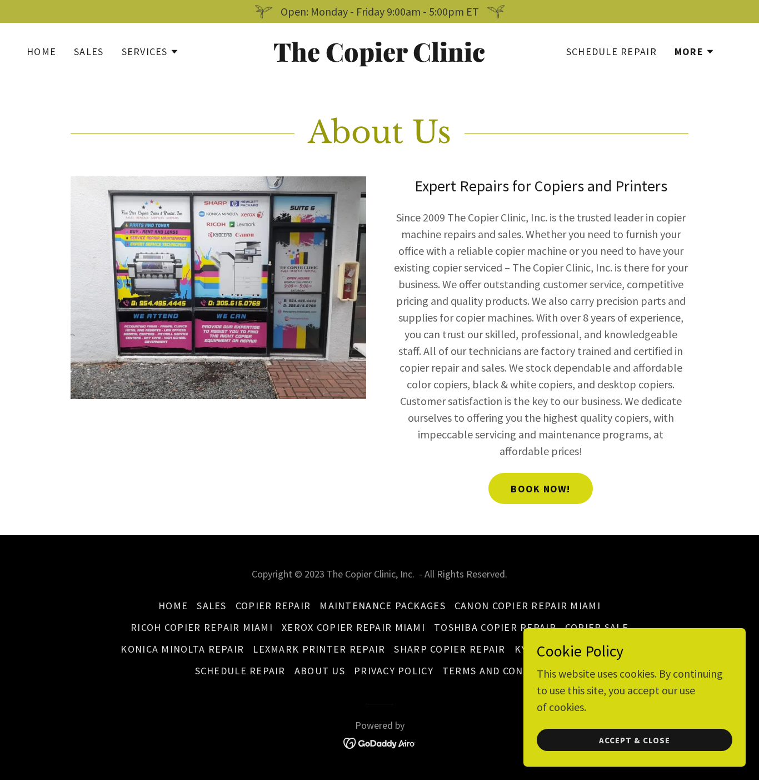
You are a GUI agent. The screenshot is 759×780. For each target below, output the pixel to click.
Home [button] (173, 605)
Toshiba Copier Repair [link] (495, 627)
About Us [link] (319, 670)
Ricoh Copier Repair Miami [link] (202, 627)
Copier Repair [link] (273, 605)
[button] (150, 51)
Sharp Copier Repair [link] (449, 649)
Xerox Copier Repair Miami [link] (353, 627)
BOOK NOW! (541, 488)
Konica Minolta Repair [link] (182, 649)
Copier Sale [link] (596, 627)
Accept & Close (634, 740)
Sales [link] (88, 51)
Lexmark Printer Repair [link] (319, 649)
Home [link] (41, 51)
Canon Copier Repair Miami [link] (528, 605)
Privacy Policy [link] (393, 670)
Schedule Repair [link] (611, 51)
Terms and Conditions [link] (503, 670)
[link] (379, 58)
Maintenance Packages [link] (382, 605)
